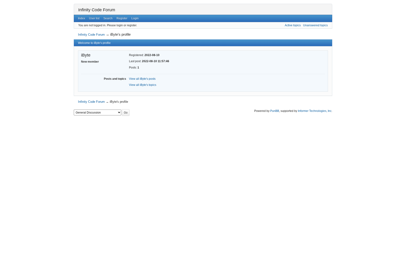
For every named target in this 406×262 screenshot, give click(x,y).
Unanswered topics (315, 25)
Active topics (293, 25)
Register (122, 18)
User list (94, 18)
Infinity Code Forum (96, 10)
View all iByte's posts (142, 78)
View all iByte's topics (142, 85)
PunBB (274, 111)
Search (108, 18)
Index (81, 18)
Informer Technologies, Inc (315, 111)
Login (135, 18)
